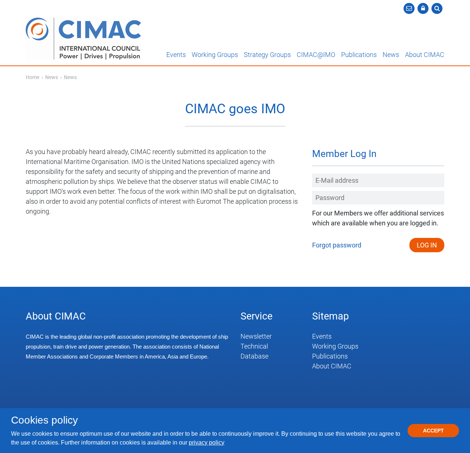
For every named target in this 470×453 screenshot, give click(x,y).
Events (176, 54)
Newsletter (256, 336)
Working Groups (215, 54)
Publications (359, 54)
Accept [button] (433, 431)
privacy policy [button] (206, 442)
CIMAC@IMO (316, 54)
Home (32, 77)
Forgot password (336, 245)
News (391, 54)
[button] (423, 8)
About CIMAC (424, 54)
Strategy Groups (267, 54)
